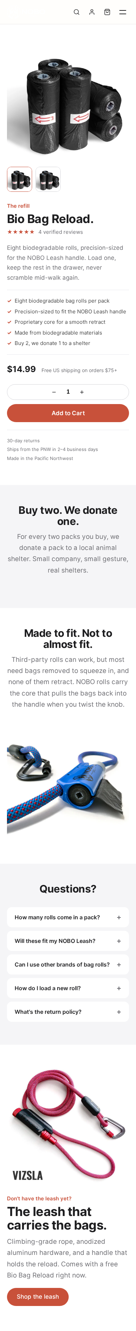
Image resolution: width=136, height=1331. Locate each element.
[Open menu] (122, 12)
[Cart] (107, 12)
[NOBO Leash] (26, 12)
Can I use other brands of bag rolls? (62, 964)
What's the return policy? (48, 1011)
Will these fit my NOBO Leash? (55, 940)
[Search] (76, 12)
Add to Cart (68, 413)
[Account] (92, 12)
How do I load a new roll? (48, 988)
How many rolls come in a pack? (57, 917)
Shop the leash (38, 1296)
